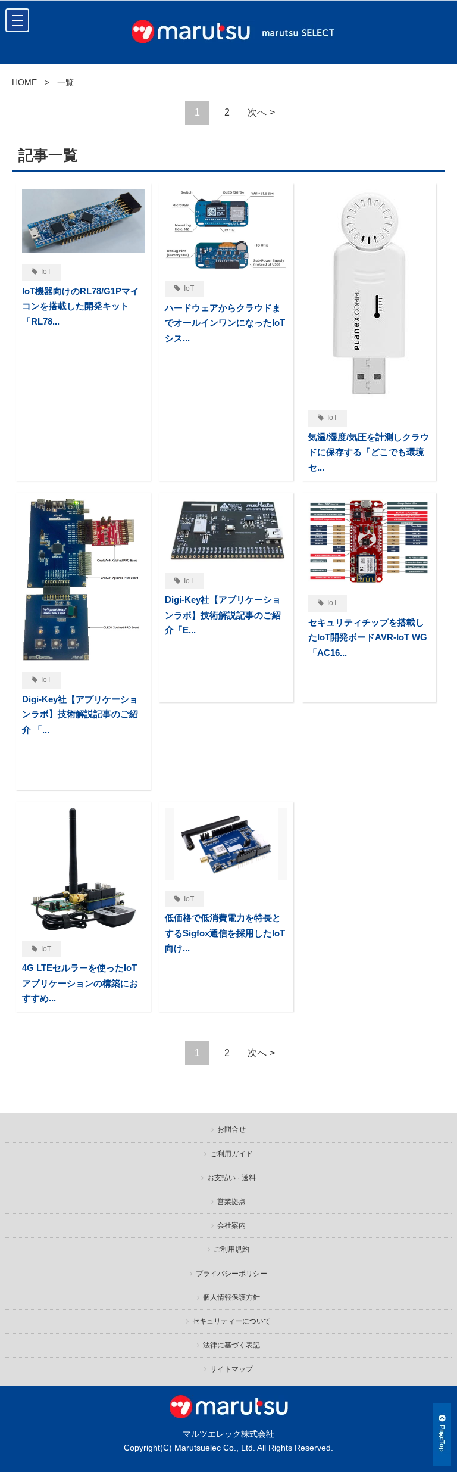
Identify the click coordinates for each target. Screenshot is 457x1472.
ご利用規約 (231, 1249)
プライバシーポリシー (231, 1273)
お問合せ (231, 1129)
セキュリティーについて (231, 1321)
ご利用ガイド (231, 1154)
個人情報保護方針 (231, 1297)
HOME (24, 82)
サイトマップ (231, 1369)
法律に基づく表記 (231, 1345)
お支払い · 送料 (231, 1178)
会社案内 (231, 1225)
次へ (257, 112)
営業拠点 (231, 1201)
